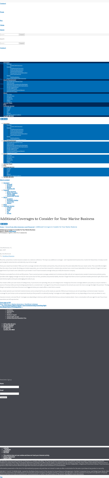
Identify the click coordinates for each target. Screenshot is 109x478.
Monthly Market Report (12, 87)
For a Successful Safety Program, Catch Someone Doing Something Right (23, 305)
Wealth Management (9, 80)
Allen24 (8, 113)
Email (1, 390)
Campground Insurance (16, 71)
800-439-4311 (4, 119)
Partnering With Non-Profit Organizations (17, 86)
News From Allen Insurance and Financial (20, 227)
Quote (8, 109)
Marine (8, 75)
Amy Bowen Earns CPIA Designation (11, 307)
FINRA (73, 464)
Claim (8, 110)
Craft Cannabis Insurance (16, 70)
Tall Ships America (14, 77)
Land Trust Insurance (15, 74)
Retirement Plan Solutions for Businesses (17, 84)
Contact (9, 107)
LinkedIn (6, 448)
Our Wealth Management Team (15, 81)
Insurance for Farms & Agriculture (18, 72)
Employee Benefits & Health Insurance (16, 78)
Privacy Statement (9, 457)
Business (9, 67)
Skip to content (5, 180)
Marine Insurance (17, 304)
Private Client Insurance (16, 65)
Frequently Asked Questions (14, 115)
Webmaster (12, 231)
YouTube (6, 452)
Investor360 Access (13, 317)
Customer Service (8, 106)
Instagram (8, 449)
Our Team (9, 94)
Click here (68, 474)
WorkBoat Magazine (8, 256)
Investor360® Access (12, 88)
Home (2, 227)
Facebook (6, 451)
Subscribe (3, 397)
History (9, 100)
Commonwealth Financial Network (16, 90)
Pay (8, 112)
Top (1, 477)
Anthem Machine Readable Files (16, 318)
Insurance (6, 123)
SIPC (76, 464)
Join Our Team (10, 96)
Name (2, 383)
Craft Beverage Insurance (16, 68)
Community (10, 99)
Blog (4, 104)
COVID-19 (9, 101)
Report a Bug (7, 458)
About (5, 93)
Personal (9, 64)
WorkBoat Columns (31, 304)
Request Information (12, 91)
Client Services (10, 83)
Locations (9, 97)
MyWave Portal (12, 315)
